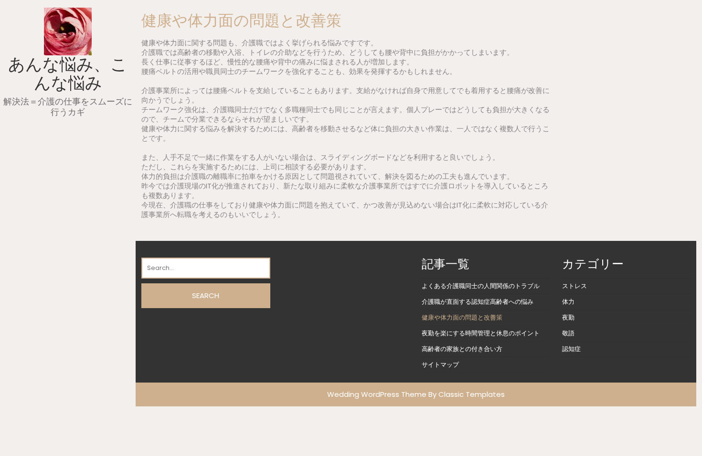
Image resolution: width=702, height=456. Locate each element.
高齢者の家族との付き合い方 (462, 348)
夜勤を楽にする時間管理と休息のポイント (481, 333)
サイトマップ (440, 364)
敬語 (568, 333)
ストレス (574, 285)
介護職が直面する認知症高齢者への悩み (477, 301)
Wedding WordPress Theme (376, 394)
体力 (568, 301)
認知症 (571, 348)
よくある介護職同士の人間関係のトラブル (481, 285)
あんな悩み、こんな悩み (68, 73)
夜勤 (568, 317)
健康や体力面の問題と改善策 (462, 317)
